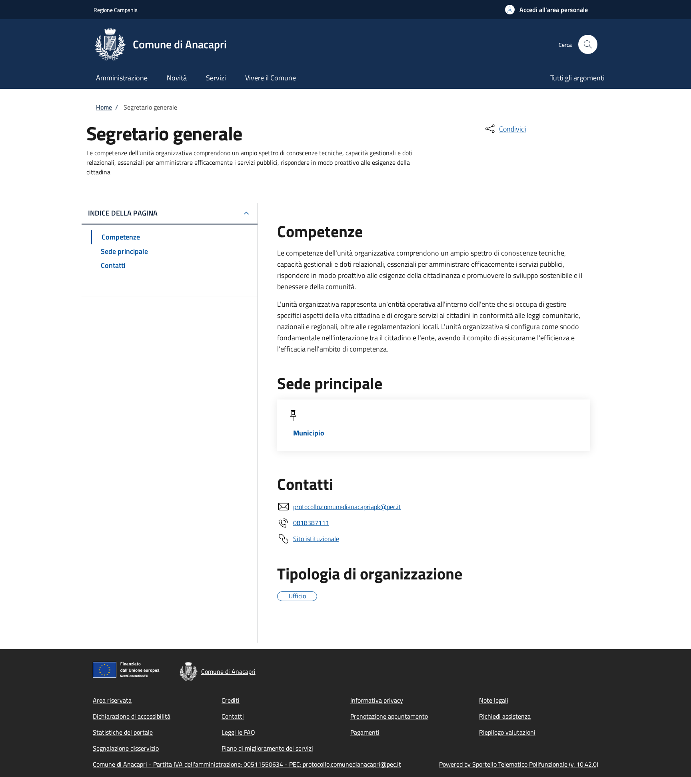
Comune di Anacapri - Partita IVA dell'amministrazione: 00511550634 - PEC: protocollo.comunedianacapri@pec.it (247, 764)
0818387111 (311, 522)
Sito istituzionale (316, 538)
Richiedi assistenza (505, 716)
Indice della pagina (123, 213)
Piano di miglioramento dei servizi (267, 748)
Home (104, 107)
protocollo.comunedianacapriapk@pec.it (347, 506)
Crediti (231, 700)
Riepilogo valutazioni (507, 732)
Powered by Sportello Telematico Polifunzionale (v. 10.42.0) (518, 764)
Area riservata (112, 700)
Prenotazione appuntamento (389, 716)
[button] (546, 9)
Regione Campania (116, 10)
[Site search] (587, 44)
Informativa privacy (376, 700)
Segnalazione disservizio (126, 748)
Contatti (233, 716)
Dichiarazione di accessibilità (131, 716)
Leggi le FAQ (238, 732)
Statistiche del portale (123, 732)
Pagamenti (364, 732)
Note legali (493, 700)
